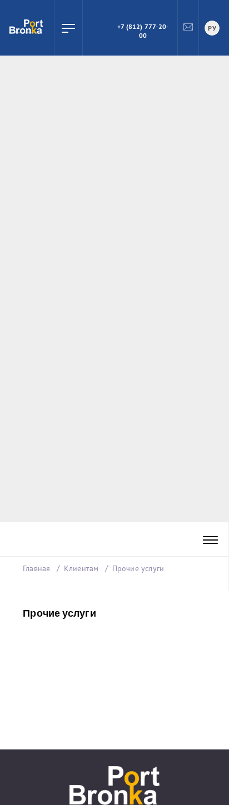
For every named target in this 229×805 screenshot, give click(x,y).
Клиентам (82, 568)
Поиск (94, 28)
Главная (36, 568)
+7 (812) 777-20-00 (142, 30)
